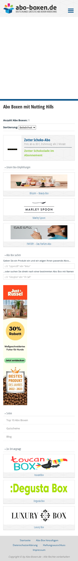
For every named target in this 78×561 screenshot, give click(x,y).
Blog (9, 436)
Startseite (25, 540)
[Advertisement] (39, 58)
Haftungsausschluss (54, 545)
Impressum (39, 550)
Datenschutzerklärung (25, 545)
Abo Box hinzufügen (47, 540)
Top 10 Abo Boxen (17, 420)
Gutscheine (13, 428)
